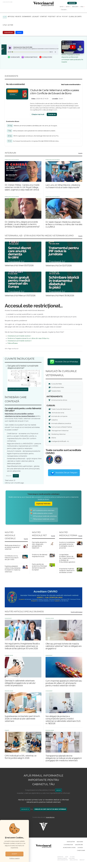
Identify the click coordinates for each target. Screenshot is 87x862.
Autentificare (8, 32)
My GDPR (72, 856)
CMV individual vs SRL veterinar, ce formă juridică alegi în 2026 (20, 756)
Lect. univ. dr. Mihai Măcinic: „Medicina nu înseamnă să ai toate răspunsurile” (63, 186)
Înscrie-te (51, 114)
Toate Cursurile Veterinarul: (61, 409)
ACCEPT (14, 854)
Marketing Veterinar (58, 434)
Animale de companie (59, 416)
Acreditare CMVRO (69, 847)
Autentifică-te (50, 817)
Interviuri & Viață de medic (12, 159)
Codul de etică (74, 859)
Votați (16, 475)
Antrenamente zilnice (59, 400)
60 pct (61, 6)
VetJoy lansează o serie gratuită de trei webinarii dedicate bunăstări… (34, 131)
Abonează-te (25, 809)
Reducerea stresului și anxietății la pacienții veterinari (12, 547)
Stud (81, 6)
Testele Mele (56, 391)
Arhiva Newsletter (62, 859)
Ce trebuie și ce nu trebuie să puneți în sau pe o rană (12, 557)
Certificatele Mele (57, 387)
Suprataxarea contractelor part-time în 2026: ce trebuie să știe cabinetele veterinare (22, 718)
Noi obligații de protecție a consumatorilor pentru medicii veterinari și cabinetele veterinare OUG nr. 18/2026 (63, 720)
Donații (80, 847)
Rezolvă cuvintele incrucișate (18, 389)
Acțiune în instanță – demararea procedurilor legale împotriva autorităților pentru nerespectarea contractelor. (23, 453)
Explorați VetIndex (43, 504)
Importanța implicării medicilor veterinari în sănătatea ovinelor (67, 570)
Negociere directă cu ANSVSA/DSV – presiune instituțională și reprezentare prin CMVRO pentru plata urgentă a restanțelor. (24, 446)
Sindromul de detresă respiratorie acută (39, 555)
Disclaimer (72, 858)
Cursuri (19, 32)
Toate (80, 153)
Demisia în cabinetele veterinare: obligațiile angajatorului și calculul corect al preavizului (20, 683)
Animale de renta (57, 413)
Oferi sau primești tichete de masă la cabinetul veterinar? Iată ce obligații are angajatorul (63, 646)
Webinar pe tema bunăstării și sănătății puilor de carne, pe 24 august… (36, 125)
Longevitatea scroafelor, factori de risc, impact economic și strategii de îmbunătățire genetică (67, 558)
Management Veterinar (60, 430)
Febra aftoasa (12, 343)
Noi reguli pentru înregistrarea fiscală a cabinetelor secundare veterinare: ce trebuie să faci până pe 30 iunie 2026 (22, 646)
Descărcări (79, 844)
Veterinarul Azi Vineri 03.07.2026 (19, 265)
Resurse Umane (50, 618)
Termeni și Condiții (62, 858)
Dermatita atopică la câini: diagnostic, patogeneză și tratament (39, 545)
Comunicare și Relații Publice (61, 427)
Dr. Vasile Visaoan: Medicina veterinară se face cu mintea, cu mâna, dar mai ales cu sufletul (64, 224)
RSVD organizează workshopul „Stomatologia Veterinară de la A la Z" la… (36, 136)
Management (8, 618)
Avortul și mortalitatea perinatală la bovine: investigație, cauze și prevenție (67, 545)
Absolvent (75, 6)
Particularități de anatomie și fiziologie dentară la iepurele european (39, 567)
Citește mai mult (38, 114)
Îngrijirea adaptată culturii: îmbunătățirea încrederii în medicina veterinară (12, 569)
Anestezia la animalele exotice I (19, 336)
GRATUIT (58, 790)
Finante (7, 730)
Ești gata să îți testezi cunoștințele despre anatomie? (22, 366)
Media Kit (82, 859)
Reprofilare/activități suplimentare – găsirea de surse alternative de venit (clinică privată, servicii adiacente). (23, 468)
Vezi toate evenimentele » (71, 84)
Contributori (68, 844)
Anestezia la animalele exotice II (19, 341)
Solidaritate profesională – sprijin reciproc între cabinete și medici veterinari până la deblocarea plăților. (24, 461)
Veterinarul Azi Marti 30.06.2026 (60, 295)
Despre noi (60, 856)
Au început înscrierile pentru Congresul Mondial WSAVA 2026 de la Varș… (36, 141)
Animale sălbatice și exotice (61, 423)
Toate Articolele (76, 612)
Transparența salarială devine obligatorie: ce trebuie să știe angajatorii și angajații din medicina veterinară (64, 758)
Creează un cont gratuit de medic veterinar (50, 809)
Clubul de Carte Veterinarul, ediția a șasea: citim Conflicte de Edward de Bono (54, 92)
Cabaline (54, 420)
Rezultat (8, 475)
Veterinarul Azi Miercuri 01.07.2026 (20, 295)
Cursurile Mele (56, 384)
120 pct (68, 6)
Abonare (72, 3)
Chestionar (81, 850)
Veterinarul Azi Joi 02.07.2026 (59, 265)
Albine (53, 438)
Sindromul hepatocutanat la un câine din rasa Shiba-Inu (28, 338)
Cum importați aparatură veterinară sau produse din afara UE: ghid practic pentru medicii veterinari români (64, 683)
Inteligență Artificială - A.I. (60, 441)
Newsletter (71, 841)
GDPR (66, 856)
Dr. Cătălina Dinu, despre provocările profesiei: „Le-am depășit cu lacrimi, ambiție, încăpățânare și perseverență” (22, 224)
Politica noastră (14, 858)
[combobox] (72, 9)
